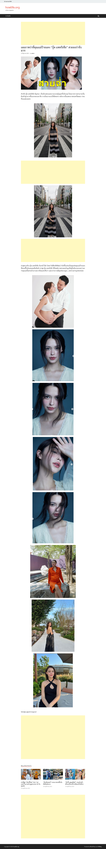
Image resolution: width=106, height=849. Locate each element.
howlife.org (12, 7)
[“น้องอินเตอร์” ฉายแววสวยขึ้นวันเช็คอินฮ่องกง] (53, 780)
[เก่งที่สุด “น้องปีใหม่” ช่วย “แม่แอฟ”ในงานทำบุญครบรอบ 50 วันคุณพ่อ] (31, 780)
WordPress (93, 846)
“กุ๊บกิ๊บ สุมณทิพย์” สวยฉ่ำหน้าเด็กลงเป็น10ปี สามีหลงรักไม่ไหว (74, 783)
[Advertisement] (53, 33)
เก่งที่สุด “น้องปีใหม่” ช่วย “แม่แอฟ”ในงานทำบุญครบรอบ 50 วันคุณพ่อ (30, 784)
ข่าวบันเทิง (8, 16)
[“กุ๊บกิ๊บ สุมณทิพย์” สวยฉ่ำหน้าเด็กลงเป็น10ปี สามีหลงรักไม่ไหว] (75, 780)
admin (32, 53)
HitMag (100, 846)
